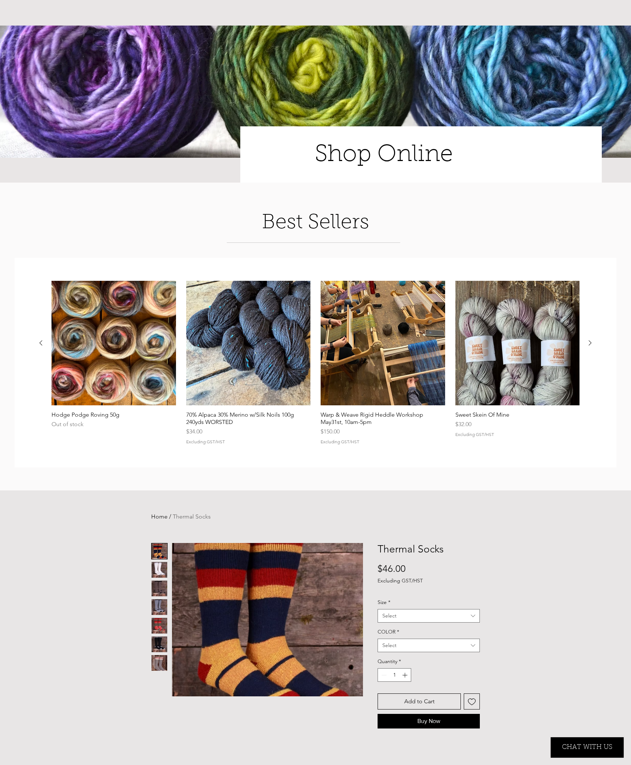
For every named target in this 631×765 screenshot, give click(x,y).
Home (159, 516)
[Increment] (405, 675)
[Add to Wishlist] (472, 701)
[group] (315, 362)
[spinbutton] (394, 675)
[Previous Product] (41, 342)
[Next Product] (590, 342)
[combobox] (429, 616)
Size (384, 602)
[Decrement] (383, 675)
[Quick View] (113, 343)
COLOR (388, 631)
